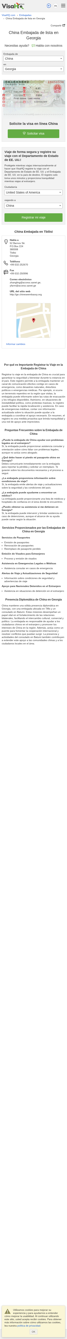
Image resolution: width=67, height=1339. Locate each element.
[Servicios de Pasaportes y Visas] (13, 6)
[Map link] (33, 320)
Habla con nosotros (49, 45)
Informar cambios (15, 344)
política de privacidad (28, 1325)
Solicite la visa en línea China (33, 124)
